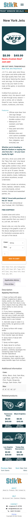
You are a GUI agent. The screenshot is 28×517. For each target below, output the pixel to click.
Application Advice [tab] (12, 280)
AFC (3, 269)
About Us (5, 490)
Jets (11, 271)
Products (11, 490)
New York (17, 271)
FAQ (16, 490)
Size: (5, 247)
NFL (15, 269)
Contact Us (22, 490)
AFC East (9, 269)
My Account (6, 498)
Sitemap (14, 514)
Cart (11, 498)
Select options (8, 426)
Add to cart (14, 259)
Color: (6, 242)
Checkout (17, 498)
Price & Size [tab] (9, 284)
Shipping (22, 498)
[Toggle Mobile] (22, 4)
